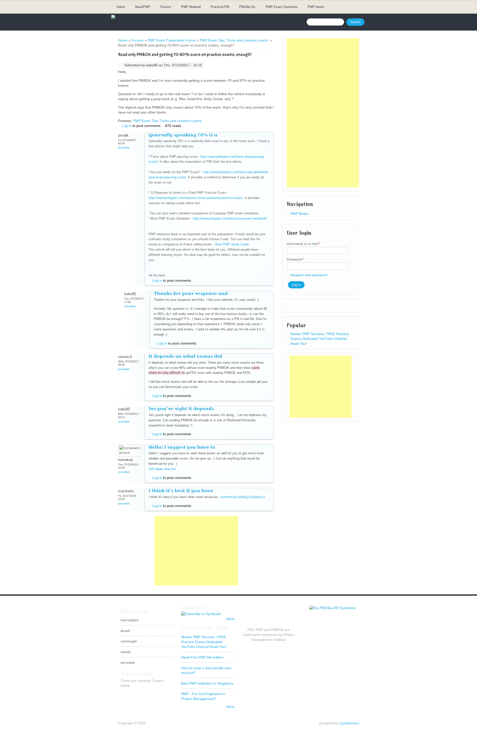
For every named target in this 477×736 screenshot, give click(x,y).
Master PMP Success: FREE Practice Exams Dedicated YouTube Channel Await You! (319, 339)
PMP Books (299, 214)
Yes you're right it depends (181, 408)
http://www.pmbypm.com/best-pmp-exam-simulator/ (230, 218)
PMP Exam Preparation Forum (172, 40)
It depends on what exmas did (185, 356)
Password (295, 259)
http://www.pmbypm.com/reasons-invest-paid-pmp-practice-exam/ (196, 198)
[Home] (113, 18)
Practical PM (220, 7)
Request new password (308, 275)
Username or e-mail (303, 244)
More (230, 619)
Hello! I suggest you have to (182, 447)
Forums (165, 7)
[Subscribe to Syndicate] (201, 614)
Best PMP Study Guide (232, 244)
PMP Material (191, 7)
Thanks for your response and (191, 293)
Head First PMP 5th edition (202, 657)
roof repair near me (162, 469)
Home (121, 7)
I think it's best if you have (181, 490)
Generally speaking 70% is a (183, 135)
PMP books (316, 7)
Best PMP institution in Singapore (207, 683)
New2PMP (142, 7)
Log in (126, 126)
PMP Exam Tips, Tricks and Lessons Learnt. (234, 40)
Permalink (124, 147)
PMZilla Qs (247, 7)
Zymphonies (349, 723)
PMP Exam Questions (282, 7)
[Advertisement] (196, 550)
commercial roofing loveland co (242, 497)
